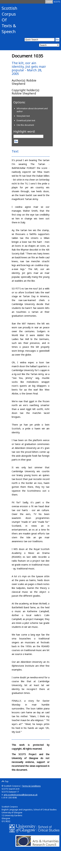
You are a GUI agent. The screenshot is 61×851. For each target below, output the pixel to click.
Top (6, 781)
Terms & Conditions (31, 786)
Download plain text (26, 120)
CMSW (49, 1)
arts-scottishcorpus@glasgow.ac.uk (20, 794)
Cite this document (25, 125)
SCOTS (57, 1)
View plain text (23, 116)
